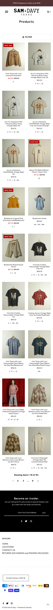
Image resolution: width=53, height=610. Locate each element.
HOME (5, 544)
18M (42, 224)
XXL (18, 132)
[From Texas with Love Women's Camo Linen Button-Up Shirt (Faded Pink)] (39, 393)
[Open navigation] (7, 12)
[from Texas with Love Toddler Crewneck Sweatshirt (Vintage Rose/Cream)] (13, 393)
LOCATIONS (8, 547)
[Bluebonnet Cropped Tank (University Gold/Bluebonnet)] (13, 201)
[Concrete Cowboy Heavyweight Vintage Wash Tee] (13, 296)
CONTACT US (8, 550)
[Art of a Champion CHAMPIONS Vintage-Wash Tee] (13, 153)
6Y (15, 419)
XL (42, 83)
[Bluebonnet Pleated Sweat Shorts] (13, 248)
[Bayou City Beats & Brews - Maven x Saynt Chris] (39, 153)
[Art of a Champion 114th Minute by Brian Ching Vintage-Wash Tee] (13, 105)
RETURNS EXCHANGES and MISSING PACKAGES (25, 553)
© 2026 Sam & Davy (9, 607)
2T (9, 419)
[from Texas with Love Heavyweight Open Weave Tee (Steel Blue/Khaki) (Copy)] (39, 344)
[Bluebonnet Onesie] (39, 201)
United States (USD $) (15, 578)
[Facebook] (21, 521)
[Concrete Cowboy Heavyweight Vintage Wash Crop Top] (39, 248)
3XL (45, 275)
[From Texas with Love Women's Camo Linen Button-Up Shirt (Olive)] (13, 441)
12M (38, 224)
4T (12, 419)
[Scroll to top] (47, 604)
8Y (18, 419)
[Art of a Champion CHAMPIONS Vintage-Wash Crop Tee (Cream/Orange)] (39, 105)
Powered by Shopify (25, 607)
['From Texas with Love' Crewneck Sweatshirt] (13, 56)
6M (35, 224)
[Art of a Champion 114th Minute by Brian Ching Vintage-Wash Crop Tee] (39, 56)
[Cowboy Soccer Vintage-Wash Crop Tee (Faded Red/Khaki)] (39, 296)
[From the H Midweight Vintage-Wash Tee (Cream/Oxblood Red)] (39, 441)
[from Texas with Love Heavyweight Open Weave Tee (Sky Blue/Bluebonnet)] (13, 344)
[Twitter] (26, 521)
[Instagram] (31, 521)
